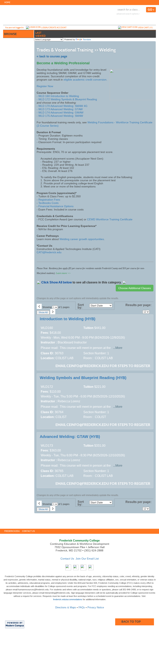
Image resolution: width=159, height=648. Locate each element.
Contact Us (67, 558)
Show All (43, 312)
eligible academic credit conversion (85, 79)
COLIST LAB (64, 358)
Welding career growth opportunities (82, 239)
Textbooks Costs (48, 202)
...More (117, 347)
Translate (87, 39)
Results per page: (138, 306)
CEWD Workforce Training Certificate (109, 219)
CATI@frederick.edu (49, 252)
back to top (131, 621)
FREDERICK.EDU (12, 531)
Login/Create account (54, 27)
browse (10, 34)
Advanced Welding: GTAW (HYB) (70, 436)
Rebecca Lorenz (69, 401)
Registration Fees (49, 199)
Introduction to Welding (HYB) (67, 319)
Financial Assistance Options (55, 206)
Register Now (45, 86)
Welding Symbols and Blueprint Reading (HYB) (83, 378)
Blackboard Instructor (72, 342)
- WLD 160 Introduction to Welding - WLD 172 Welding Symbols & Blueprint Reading (67, 97)
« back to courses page (52, 56)
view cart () (145, 27)
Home (7, 2)
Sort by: (81, 306)
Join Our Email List (87, 558)
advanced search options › (128, 14)
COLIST (61, 417)
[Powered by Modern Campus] (14, 624)
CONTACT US (28, 531)
